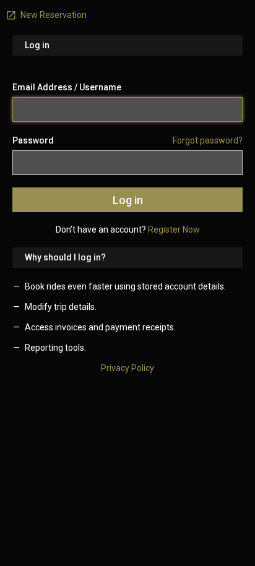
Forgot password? (208, 140)
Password (33, 140)
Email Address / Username (66, 87)
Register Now (174, 229)
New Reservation (53, 15)
